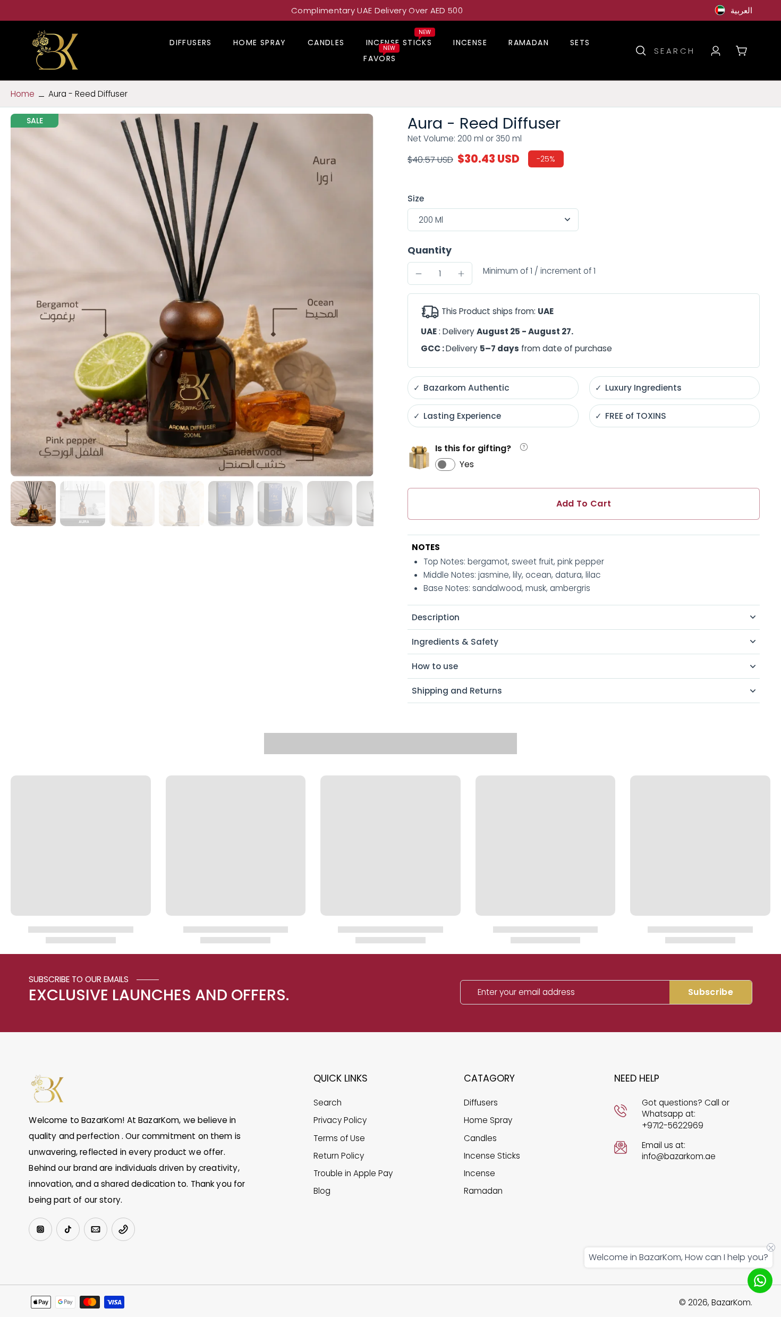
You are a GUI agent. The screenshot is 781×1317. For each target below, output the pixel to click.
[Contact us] (760, 1280)
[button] (584, 504)
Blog (321, 1190)
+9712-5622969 (672, 1125)
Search (327, 1102)
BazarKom (731, 1302)
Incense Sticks (492, 1155)
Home (23, 93)
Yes (467, 464)
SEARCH (674, 50)
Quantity (430, 250)
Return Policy (338, 1155)
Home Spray (488, 1120)
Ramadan (483, 1190)
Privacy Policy (340, 1120)
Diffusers (481, 1102)
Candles (480, 1138)
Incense (479, 1173)
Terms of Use (339, 1138)
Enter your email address (526, 992)
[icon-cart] (740, 50)
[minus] (418, 274)
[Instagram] (40, 1229)
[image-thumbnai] (33, 503)
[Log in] (715, 50)
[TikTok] (68, 1229)
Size (416, 198)
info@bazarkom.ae (679, 1156)
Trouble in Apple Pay (353, 1173)
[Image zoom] (192, 295)
